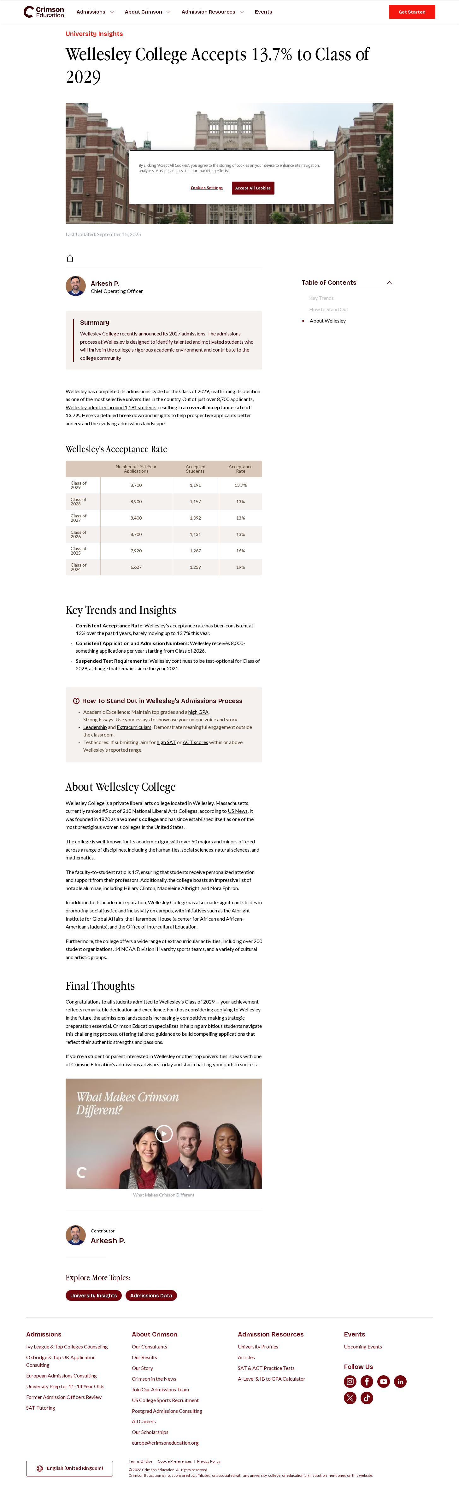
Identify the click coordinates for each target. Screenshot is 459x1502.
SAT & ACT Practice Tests (266, 1368)
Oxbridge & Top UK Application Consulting (61, 1361)
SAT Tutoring (40, 1408)
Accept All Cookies (253, 188)
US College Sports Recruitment (165, 1400)
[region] (231, 177)
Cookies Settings (207, 187)
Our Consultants (149, 1346)
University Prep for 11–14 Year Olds (65, 1386)
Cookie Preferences (175, 1461)
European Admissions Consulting (61, 1375)
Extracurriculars (134, 727)
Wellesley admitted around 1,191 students (111, 407)
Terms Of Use (140, 1461)
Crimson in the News (154, 1379)
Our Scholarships (150, 1432)
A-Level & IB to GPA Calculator (271, 1379)
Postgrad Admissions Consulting (167, 1411)
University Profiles (258, 1346)
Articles (246, 1357)
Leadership (95, 727)
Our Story (142, 1368)
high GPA (198, 712)
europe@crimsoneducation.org (165, 1443)
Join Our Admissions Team (160, 1389)
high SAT (166, 742)
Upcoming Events (363, 1346)
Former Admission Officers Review (64, 1397)
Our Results (144, 1357)
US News (238, 811)
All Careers (144, 1421)
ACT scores (195, 742)
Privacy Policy (208, 1461)
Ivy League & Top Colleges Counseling (67, 1346)
